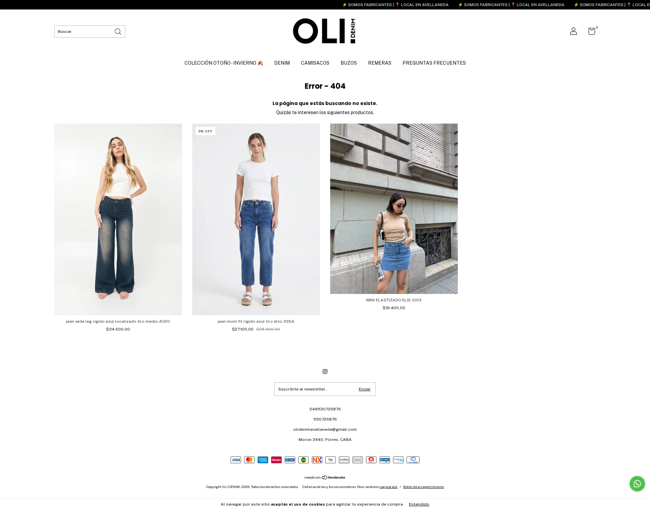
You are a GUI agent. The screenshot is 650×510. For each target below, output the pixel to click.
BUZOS (349, 63)
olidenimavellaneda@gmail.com (325, 429)
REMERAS (379, 63)
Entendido (419, 504)
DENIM (282, 63)
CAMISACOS (315, 63)
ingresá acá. (389, 487)
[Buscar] (118, 31)
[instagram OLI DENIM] (325, 371)
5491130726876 (325, 409)
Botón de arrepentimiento (423, 487)
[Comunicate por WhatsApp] (637, 483)
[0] (589, 33)
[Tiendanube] (325, 478)
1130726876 (325, 419)
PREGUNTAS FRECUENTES (434, 63)
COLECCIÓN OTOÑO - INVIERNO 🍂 (224, 63)
